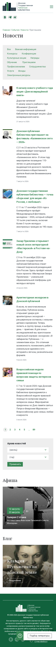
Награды (34, 58)
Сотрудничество (37, 66)
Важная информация (25, 49)
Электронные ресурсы (18, 75)
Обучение (12, 62)
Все (9, 49)
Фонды (22, 71)
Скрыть (51, 630)
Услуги (10, 71)
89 (34, 429)
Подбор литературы (40, 635)
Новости (24, 30)
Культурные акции (16, 58)
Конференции (29, 53)
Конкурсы (12, 53)
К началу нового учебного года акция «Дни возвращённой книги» (34, 92)
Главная (6, 30)
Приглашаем (28, 62)
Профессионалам (16, 66)
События (15, 30)
